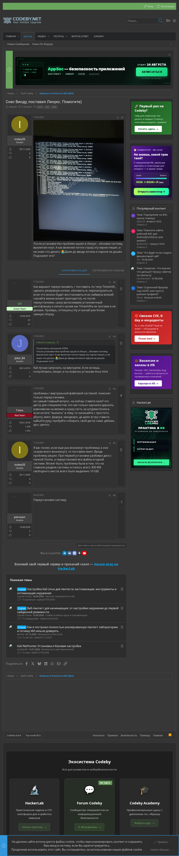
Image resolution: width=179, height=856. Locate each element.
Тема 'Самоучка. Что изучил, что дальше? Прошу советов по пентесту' (154, 272)
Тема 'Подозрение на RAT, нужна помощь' (152, 216)
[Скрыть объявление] (169, 55)
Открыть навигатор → (151, 191)
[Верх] (166, 735)
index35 (13, 106)
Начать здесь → (148, 129)
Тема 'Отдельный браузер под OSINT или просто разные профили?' (152, 291)
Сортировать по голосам (108, 270)
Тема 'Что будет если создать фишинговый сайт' (154, 254)
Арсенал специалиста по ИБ (59, 596)
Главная (158, 735)
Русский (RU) (33, 735)
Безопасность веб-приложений (57, 649)
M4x (28, 652)
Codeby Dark (14, 735)
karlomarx (31, 599)
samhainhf (22, 649)
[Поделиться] (117, 117)
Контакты (99, 735)
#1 (122, 117)
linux (54, 106)
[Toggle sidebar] (171, 44)
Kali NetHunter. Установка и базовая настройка (49, 646)
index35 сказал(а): (45, 342)
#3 (114, 336)
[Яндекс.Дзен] (79, 553)
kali (47, 106)
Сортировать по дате (74, 270)
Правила (113, 735)
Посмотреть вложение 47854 (52, 348)
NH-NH (20, 634)
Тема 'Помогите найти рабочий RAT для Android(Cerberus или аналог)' (150, 235)
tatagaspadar (32, 618)
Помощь (145, 735)
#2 (114, 282)
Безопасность (129, 735)
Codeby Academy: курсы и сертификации (66, 615)
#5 (114, 443)
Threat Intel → (146, 338)
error (40, 106)
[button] (18, 36)
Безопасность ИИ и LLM (50, 634)
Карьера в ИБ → (148, 383)
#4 (114, 388)
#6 (114, 495)
